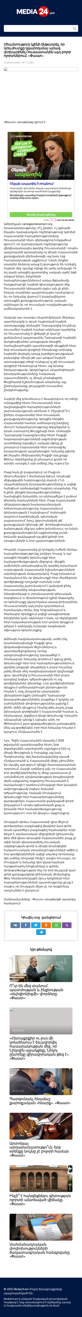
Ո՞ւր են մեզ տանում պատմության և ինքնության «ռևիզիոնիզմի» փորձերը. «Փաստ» (36, 992)
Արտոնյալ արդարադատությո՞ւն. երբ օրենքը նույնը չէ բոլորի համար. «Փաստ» (40, 1149)
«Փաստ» (37, 899)
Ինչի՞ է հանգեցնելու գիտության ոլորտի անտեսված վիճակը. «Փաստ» (40, 1200)
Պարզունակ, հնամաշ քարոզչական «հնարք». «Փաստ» (40, 1101)
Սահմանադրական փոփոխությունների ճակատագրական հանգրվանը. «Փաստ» (40, 1250)
